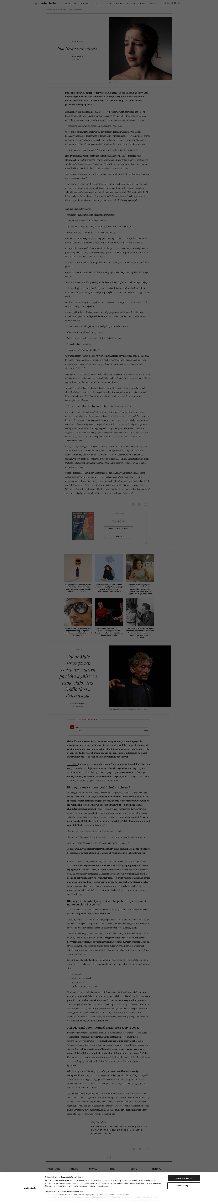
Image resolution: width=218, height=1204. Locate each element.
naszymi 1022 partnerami (62, 1180)
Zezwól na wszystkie (183, 1178)
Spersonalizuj (182, 1186)
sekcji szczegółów (140, 1200)
